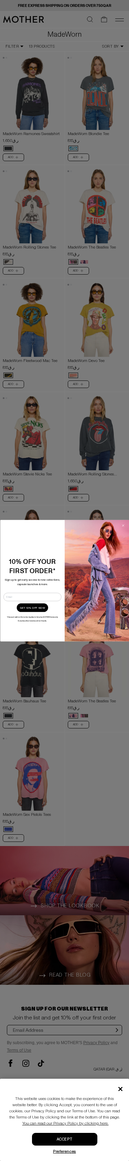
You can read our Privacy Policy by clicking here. (65, 1123)
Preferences (64, 1151)
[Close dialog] (122, 525)
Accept (64, 1139)
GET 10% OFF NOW (32, 607)
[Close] (120, 1089)
